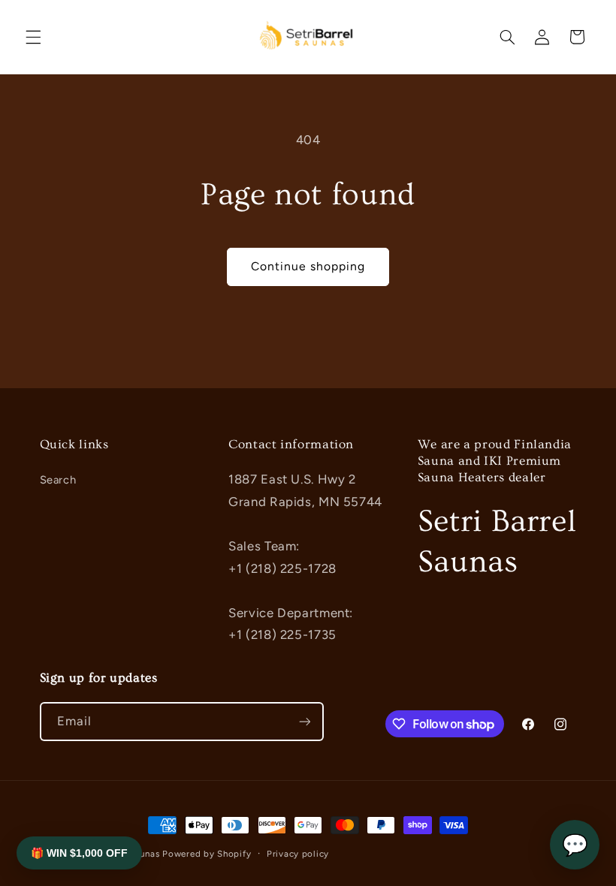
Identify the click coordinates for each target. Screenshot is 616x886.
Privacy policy (298, 853)
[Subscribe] (304, 721)
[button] (33, 37)
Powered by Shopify (206, 853)
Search (58, 480)
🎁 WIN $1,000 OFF (79, 853)
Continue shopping (308, 266)
